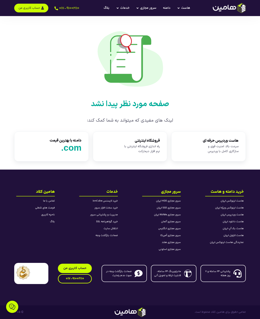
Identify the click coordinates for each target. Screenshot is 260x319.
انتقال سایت (111, 228)
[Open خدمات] (117, 8)
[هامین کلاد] (229, 8)
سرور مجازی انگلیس (169, 228)
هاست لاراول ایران (233, 235)
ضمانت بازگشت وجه (106, 235)
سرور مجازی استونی (170, 249)
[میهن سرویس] (130, 312)
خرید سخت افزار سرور (106, 208)
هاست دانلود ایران (233, 222)
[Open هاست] (178, 8)
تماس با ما (49, 201)
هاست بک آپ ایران (233, 228)
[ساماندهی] (23, 272)
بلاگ (52, 222)
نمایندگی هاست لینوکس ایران (227, 242)
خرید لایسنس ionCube (105, 201)
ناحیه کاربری (48, 215)
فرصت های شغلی (45, 208)
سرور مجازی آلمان (171, 222)
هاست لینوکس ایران (232, 201)
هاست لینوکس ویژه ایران (229, 208)
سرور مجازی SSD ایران (169, 208)
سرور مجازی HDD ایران (168, 201)
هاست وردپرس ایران (232, 215)
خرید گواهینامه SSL (107, 222)
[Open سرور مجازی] (137, 8)
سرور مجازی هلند (171, 242)
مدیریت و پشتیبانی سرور (104, 215)
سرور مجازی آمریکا (170, 235)
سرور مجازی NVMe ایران (167, 215)
